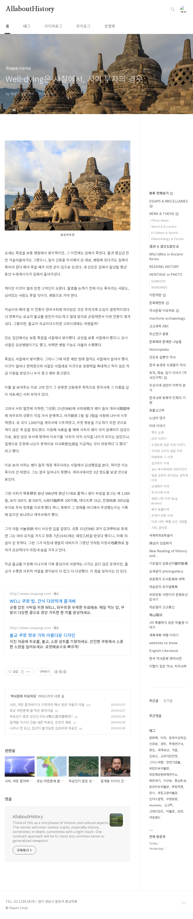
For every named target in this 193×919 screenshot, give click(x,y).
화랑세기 (155, 780)
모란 (180, 811)
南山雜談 (155, 614)
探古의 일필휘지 (160, 543)
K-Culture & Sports (164, 232)
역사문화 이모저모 (23, 696)
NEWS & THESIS (162, 213)
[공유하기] (22, 671)
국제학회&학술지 (161, 535)
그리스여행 (156, 762)
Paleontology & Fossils (167, 238)
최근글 (153, 700)
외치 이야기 (158, 438)
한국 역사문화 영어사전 (165, 658)
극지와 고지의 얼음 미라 (166, 451)
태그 (26, 26)
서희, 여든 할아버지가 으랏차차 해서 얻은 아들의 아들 (47, 704)
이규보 (167, 780)
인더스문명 (156, 799)
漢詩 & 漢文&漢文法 (164, 246)
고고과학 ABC (159, 326)
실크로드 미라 (160, 463)
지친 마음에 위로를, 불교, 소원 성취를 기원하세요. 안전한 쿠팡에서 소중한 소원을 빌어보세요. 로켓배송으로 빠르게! (66, 644)
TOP (183, 903)
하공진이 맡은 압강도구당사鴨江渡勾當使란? (41, 716)
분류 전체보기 (159, 193)
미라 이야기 (157, 425)
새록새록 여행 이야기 (164, 635)
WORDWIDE (159, 287)
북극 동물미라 (160, 509)
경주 (163, 744)
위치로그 (83, 26)
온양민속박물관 (159, 786)
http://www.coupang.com (30, 594)
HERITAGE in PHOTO (165, 274)
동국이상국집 (177, 737)
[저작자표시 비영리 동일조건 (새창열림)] (60, 672)
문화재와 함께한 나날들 (165, 341)
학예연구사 (176, 744)
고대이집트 (156, 811)
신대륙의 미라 (160, 486)
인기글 (168, 700)
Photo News (160, 220)
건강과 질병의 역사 (162, 357)
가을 (174, 750)
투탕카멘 (177, 786)
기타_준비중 (159, 527)
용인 (152, 750)
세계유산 (163, 750)
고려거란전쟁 (169, 756)
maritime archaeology (167, 318)
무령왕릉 (171, 799)
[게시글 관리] (28, 671)
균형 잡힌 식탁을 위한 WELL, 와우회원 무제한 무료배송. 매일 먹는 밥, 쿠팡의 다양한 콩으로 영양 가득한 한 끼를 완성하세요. (67, 609)
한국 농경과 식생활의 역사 (167, 365)
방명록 (110, 26)
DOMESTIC (158, 281)
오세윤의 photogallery (166, 571)
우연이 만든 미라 (162, 515)
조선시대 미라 (160, 492)
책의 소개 (157, 432)
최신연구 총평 (159, 333)
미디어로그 (53, 26)
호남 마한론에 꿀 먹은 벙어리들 (31, 710)
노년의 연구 (157, 418)
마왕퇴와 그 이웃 (162, 457)
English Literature (163, 650)
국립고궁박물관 (167, 793)
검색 (172, 9)
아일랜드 (155, 817)
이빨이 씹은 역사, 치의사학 (168, 666)
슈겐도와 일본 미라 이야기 (168, 444)
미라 (163, 737)
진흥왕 (153, 744)
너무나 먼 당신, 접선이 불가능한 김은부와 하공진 (43, 728)
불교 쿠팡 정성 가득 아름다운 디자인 (43, 635)
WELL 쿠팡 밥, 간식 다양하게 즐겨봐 (43, 601)
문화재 (153, 737)
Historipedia (159, 349)
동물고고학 (157, 410)
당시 (152, 793)
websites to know (163, 642)
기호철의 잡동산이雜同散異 (168, 563)
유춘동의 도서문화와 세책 (167, 579)
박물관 (170, 811)
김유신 (153, 756)
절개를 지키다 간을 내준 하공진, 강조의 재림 (40, 722)
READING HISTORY (164, 266)
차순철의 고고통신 (162, 607)
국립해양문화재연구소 (163, 774)
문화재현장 (157, 302)
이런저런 (155, 295)
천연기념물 (173, 762)
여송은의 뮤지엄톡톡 (163, 586)
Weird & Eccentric (164, 226)
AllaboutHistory (30, 9)
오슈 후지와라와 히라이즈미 (169, 469)
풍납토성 (180, 780)
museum (155, 805)
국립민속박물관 (159, 768)
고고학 (168, 805)
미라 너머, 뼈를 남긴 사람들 (169, 521)
